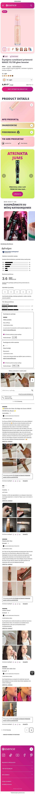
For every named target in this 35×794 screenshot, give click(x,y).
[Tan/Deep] (10, 76)
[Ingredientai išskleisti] (31, 125)
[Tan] (8, 76)
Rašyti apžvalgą (16, 66)
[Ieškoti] (31, 5)
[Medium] (6, 76)
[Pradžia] (11, 5)
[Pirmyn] (31, 176)
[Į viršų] (31, 749)
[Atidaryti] (3, 5)
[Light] (3, 76)
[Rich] (12, 76)
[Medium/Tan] (5, 76)
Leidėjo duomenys (6, 781)
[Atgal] (4, 176)
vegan (6, 56)
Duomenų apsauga (7, 784)
